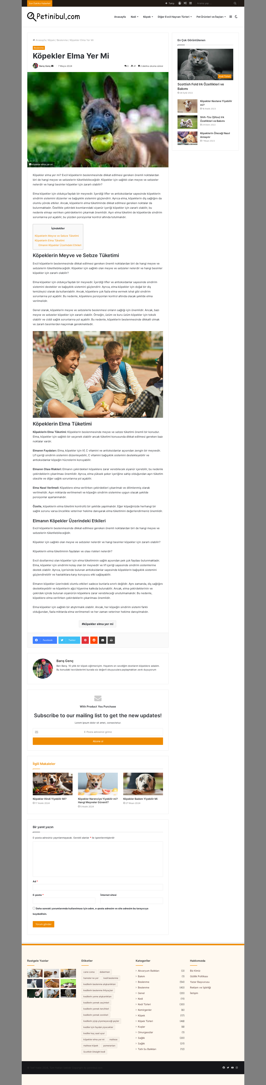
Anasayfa (120, 16)
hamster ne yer (90, 978)
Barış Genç (45, 66)
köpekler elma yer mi (98, 624)
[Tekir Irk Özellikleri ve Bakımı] (68, 993)
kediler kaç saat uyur (94, 1033)
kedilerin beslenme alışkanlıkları (99, 984)
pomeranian (109, 1045)
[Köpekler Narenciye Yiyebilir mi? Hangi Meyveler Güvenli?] (98, 784)
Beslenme (62, 40)
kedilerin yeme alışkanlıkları (97, 996)
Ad (35, 881)
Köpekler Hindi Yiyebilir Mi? (50, 798)
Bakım (141, 976)
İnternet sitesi (108, 894)
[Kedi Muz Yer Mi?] (35, 983)
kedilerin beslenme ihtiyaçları (98, 990)
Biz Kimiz (195, 970)
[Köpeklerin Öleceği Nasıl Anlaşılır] (187, 138)
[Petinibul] (53, 16)
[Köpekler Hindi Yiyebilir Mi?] (53, 784)
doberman (105, 972)
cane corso (89, 972)
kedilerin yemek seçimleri (96, 1002)
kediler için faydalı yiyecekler (98, 1027)
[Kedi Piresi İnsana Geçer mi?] (68, 983)
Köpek (147, 16)
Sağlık (141, 1037)
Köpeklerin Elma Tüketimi (49, 240)
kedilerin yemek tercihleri (96, 1008)
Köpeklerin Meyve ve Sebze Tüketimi (57, 235)
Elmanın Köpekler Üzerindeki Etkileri (60, 245)
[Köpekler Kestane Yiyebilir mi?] (187, 106)
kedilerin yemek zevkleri (95, 1015)
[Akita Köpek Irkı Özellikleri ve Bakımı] (51, 993)
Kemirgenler (145, 1009)
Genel (141, 993)
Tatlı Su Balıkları (147, 1049)
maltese (113, 1039)
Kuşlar (141, 1026)
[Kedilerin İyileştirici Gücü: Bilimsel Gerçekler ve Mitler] (35, 973)
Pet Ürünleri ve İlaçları (210, 16)
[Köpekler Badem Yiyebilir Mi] (143, 784)
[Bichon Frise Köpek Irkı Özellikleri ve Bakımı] (35, 993)
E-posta (38, 894)
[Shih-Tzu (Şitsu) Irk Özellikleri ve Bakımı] (187, 122)
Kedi (133, 16)
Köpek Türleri (145, 1021)
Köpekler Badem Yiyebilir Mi (140, 798)
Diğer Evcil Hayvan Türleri (173, 16)
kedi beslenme (111, 978)
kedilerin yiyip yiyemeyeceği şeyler (101, 1021)
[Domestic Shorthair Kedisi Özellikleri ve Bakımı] (68, 973)
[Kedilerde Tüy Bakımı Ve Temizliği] (51, 983)
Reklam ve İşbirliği (200, 987)
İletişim (194, 993)
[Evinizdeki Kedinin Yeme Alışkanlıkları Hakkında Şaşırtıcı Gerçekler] (51, 973)
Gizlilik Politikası (199, 976)
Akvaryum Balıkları (148, 970)
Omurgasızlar (145, 1032)
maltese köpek (90, 1045)
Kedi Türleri (144, 1004)
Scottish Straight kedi (94, 1051)
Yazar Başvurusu (200, 981)
